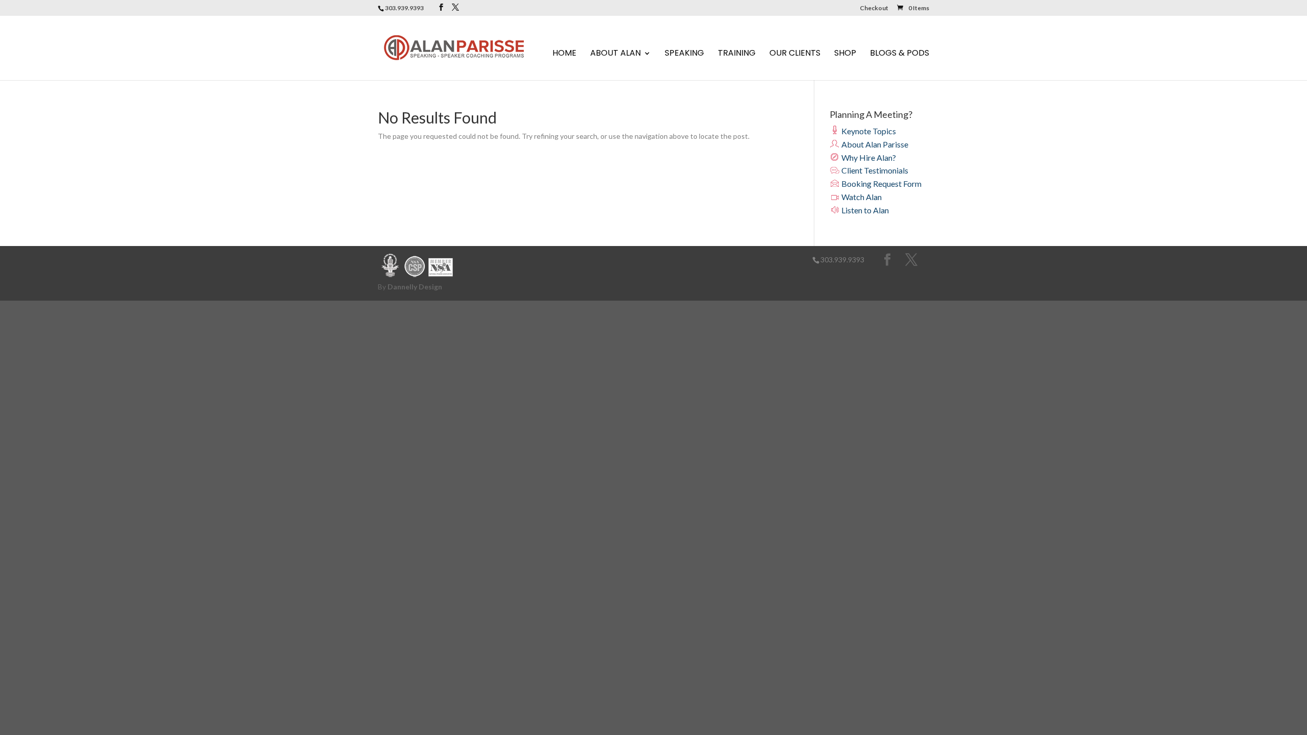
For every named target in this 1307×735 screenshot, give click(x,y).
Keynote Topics (868, 131)
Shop (845, 54)
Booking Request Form (881, 183)
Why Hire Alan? (868, 157)
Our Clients (794, 54)
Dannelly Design (415, 286)
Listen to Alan (864, 210)
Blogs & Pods (899, 54)
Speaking (684, 54)
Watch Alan (861, 197)
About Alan (615, 54)
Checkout (874, 8)
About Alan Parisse (874, 144)
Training (737, 54)
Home (564, 54)
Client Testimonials (874, 170)
